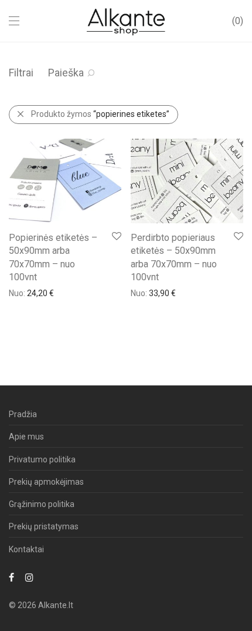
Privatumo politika (42, 459)
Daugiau (18, 292)
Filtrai (21, 72)
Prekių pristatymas (44, 526)
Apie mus (26, 436)
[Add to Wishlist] (115, 236)
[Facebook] (11, 577)
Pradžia (23, 414)
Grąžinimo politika (41, 504)
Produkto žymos (100, 114)
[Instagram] (29, 577)
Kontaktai (26, 549)
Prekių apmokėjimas (46, 481)
